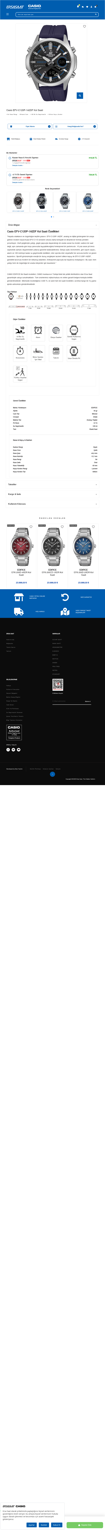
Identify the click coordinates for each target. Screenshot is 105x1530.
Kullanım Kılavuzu (17, 503)
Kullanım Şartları (48, 769)
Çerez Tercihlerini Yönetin (14, 716)
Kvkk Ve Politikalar (12, 708)
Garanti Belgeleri (11, 693)
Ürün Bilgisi (14, 224)
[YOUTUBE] (18, 749)
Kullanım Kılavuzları (13, 689)
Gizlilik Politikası (35, 769)
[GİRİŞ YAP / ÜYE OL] (91, 7)
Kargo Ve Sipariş (11, 701)
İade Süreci (10, 704)
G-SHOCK (55, 651)
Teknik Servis (10, 647)
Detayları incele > (17, 165)
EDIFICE (55, 659)
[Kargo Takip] (83, 7)
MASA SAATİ (56, 643)
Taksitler (12, 484)
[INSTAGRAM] (8, 749)
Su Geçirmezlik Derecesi (14, 712)
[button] (51, 216)
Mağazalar (9, 643)
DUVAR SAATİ (57, 639)
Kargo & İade (14, 494)
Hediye (8, 685)
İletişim (8, 651)
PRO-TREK (56, 666)
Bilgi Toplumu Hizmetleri (14, 720)
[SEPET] (95, 7)
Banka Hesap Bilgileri (13, 697)
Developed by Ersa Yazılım (14, 769)
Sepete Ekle (86, 1525)
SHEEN (54, 662)
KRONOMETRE (57, 647)
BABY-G (55, 655)
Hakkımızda (10, 639)
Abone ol (87, 701)
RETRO (54, 670)
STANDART (56, 674)
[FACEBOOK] (13, 749)
